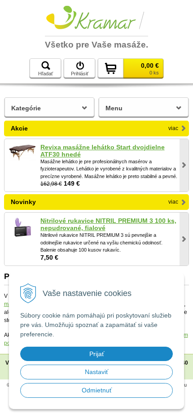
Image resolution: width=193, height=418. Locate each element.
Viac (173, 128)
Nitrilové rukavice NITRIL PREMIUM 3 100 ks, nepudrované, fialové (108, 224)
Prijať (96, 353)
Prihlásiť (79, 73)
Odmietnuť (97, 390)
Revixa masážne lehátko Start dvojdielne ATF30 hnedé (102, 151)
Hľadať (45, 73)
